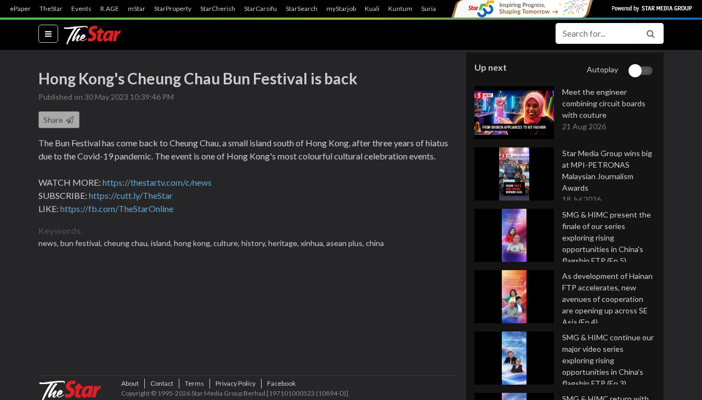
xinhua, (313, 243)
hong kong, (193, 243)
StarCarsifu (260, 8)
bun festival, (82, 243)
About (130, 383)
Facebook (281, 383)
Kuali (372, 8)
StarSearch (302, 8)
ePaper (20, 8)
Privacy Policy (236, 383)
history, (254, 243)
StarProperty (172, 8)
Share (54, 119)
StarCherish (217, 8)
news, (49, 243)
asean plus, (346, 243)
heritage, (284, 243)
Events (81, 8)
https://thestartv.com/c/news (157, 182)
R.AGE (109, 8)
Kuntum (400, 8)
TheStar (51, 8)
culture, (227, 243)
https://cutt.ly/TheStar (131, 195)
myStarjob (341, 8)
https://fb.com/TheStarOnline (116, 208)
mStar (136, 8)
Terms (194, 383)
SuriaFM (433, 8)
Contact (161, 383)
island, (162, 243)
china (375, 243)
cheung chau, (127, 243)
